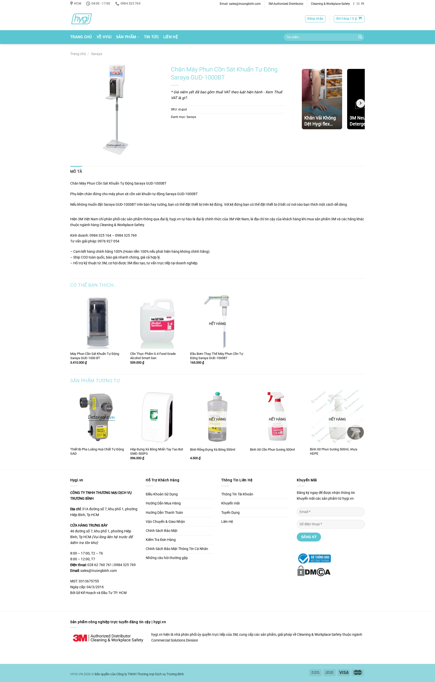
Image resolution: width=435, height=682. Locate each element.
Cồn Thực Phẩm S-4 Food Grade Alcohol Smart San (153, 356)
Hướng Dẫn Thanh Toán (164, 512)
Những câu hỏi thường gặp (167, 558)
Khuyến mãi (230, 503)
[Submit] (360, 37)
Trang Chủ (81, 37)
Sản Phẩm (126, 37)
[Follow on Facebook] (353, 3)
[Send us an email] (358, 3)
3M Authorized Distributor (285, 4)
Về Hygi (104, 37)
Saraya (96, 54)
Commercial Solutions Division (174, 640)
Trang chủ (78, 54)
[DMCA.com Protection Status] (314, 570)
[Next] (364, 429)
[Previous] (70, 429)
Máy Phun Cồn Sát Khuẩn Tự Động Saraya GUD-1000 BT (94, 356)
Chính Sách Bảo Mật (161, 531)
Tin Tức (151, 37)
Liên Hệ (170, 37)
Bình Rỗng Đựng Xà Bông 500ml (212, 449)
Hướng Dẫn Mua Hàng (163, 503)
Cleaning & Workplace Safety (330, 4)
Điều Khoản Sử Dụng (162, 494)
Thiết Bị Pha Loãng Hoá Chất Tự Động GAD (97, 451)
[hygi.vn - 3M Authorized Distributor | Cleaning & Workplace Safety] (87, 19)
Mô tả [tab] (76, 171)
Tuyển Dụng (230, 512)
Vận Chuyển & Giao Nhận (165, 522)
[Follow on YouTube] (362, 3)
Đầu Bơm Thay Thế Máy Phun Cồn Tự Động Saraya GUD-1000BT (216, 356)
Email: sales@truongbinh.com (240, 4)
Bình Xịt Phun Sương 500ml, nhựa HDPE (333, 451)
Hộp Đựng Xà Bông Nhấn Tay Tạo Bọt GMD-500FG (156, 451)
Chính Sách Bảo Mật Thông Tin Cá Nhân (177, 549)
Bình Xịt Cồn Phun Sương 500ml (272, 449)
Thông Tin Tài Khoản (237, 494)
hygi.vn (175, 219)
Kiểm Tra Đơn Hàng (161, 540)
